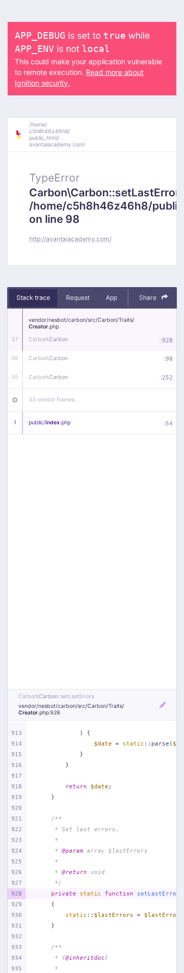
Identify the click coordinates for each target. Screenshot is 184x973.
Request (77, 297)
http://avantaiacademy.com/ (70, 239)
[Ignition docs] (22, 134)
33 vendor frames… (54, 399)
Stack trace (33, 297)
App (111, 297)
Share (148, 297)
